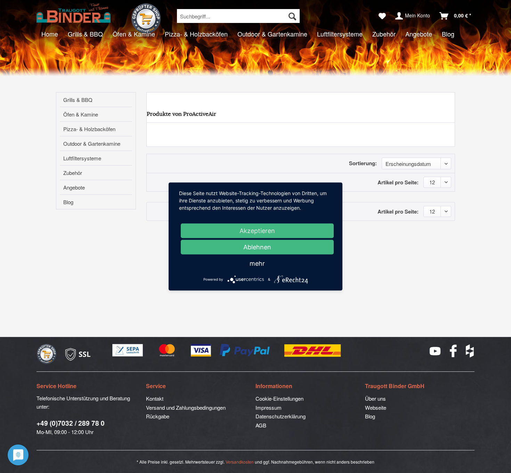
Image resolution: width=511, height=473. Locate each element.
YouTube (435, 351)
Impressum (269, 407)
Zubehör (72, 172)
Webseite (375, 407)
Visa (201, 350)
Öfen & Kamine (80, 114)
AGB (261, 425)
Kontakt (154, 398)
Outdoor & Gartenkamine (91, 143)
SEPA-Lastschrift (128, 350)
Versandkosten (240, 462)
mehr (257, 263)
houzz (470, 351)
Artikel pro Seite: (398, 182)
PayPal (245, 350)
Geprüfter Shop (146, 18)
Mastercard (167, 350)
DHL (313, 350)
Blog (68, 202)
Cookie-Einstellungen (279, 398)
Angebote (74, 187)
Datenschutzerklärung (281, 416)
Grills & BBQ (77, 99)
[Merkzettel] (382, 16)
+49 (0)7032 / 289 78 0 (70, 423)
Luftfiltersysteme (82, 158)
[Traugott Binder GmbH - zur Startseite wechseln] (73, 13)
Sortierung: (363, 163)
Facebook (453, 351)
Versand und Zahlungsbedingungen (186, 407)
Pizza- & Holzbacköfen (89, 129)
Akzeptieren (257, 230)
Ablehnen (257, 247)
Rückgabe (157, 416)
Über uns (375, 398)
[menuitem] (238, 16)
